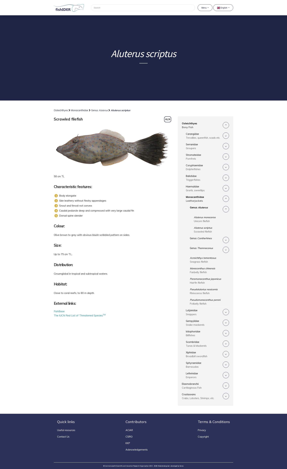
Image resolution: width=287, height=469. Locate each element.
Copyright (203, 436)
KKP (128, 443)
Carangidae (203, 135)
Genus (99, 110)
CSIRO (129, 436)
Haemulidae (195, 188)
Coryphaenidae (194, 167)
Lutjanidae (191, 312)
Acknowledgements (137, 449)
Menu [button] (204, 7)
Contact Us (63, 436)
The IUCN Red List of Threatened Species (80, 315)
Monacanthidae (80, 110)
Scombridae (196, 344)
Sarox (182, 466)
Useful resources (66, 430)
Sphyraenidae (193, 364)
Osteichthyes (61, 110)
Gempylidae (195, 323)
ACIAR (129, 430)
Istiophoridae (193, 333)
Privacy (202, 430)
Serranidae (192, 146)
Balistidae (193, 178)
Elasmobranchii (192, 385)
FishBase (59, 311)
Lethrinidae (192, 375)
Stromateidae (193, 156)
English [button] (224, 7)
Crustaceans (198, 396)
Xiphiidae (196, 354)
